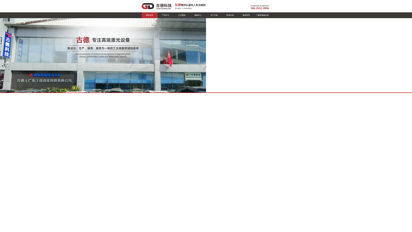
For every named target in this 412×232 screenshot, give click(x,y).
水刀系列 (171, 118)
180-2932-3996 (259, 8)
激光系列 (147, 118)
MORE (201, 221)
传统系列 (159, 118)
